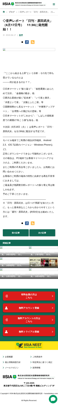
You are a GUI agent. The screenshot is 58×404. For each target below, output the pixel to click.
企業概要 (9, 357)
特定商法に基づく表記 (42, 362)
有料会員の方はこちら (29, 296)
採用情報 (36, 368)
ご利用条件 (37, 357)
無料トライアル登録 (29, 331)
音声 (21, 35)
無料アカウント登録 (29, 308)
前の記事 (16, 233)
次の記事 (42, 233)
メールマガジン (12, 368)
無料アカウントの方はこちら (29, 320)
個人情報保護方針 (13, 362)
